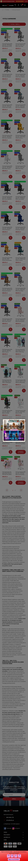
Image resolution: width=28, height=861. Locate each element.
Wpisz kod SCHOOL (14, 859)
